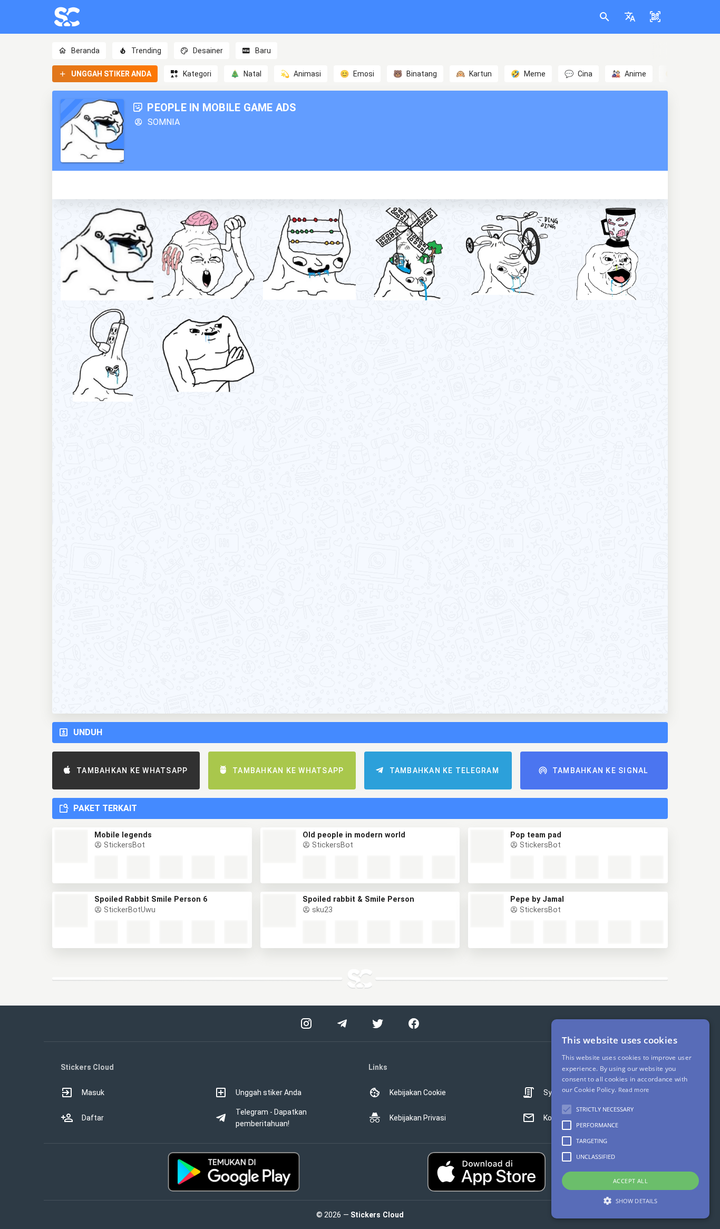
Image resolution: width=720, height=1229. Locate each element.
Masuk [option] (93, 1092)
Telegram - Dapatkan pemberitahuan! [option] (271, 1118)
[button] (630, 17)
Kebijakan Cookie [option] (418, 1092)
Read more (633, 1090)
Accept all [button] (630, 1181)
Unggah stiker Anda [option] (268, 1092)
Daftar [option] (93, 1118)
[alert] (630, 1118)
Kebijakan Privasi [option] (418, 1118)
